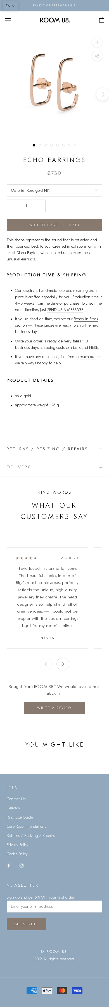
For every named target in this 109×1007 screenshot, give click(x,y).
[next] (102, 94)
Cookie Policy (17, 854)
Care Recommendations (26, 826)
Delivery (19, 466)
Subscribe (26, 924)
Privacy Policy (18, 844)
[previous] (6, 94)
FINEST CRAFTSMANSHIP (54, 5)
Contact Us (16, 799)
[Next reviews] (62, 664)
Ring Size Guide (20, 817)
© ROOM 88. (54, 951)
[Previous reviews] (46, 664)
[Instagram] (21, 865)
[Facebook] (9, 865)
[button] (10, 6)
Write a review (54, 708)
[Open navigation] (8, 20)
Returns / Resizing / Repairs (47, 448)
